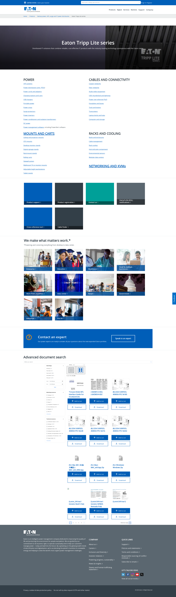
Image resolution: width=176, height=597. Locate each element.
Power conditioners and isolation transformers (39, 119)
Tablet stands (28, 173)
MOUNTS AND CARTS (39, 133)
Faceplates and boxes (96, 103)
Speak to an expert (123, 338)
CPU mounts (27, 141)
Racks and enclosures (96, 137)
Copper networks (95, 84)
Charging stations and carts (33, 96)
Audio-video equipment (97, 92)
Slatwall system (28, 161)
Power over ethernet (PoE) (98, 100)
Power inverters (28, 115)
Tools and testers (95, 108)
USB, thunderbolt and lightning (99, 96)
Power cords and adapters (32, 92)
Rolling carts (27, 157)
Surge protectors (29, 111)
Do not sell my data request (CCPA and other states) (72, 590)
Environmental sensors (97, 153)
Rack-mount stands (30, 153)
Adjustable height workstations (34, 169)
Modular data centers (96, 157)
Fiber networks (94, 88)
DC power (26, 123)
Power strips (27, 108)
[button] (174, 298)
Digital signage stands (31, 149)
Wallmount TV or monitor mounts (35, 165)
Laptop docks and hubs (97, 115)
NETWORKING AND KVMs (107, 166)
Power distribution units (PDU (34, 88)
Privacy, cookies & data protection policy (37, 590)
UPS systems (27, 84)
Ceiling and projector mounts (33, 137)
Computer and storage (97, 119)
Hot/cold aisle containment (98, 149)
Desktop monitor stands (31, 145)
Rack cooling (93, 145)
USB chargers (28, 100)
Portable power (28, 103)
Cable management (95, 141)
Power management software (33, 127)
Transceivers (93, 111)
